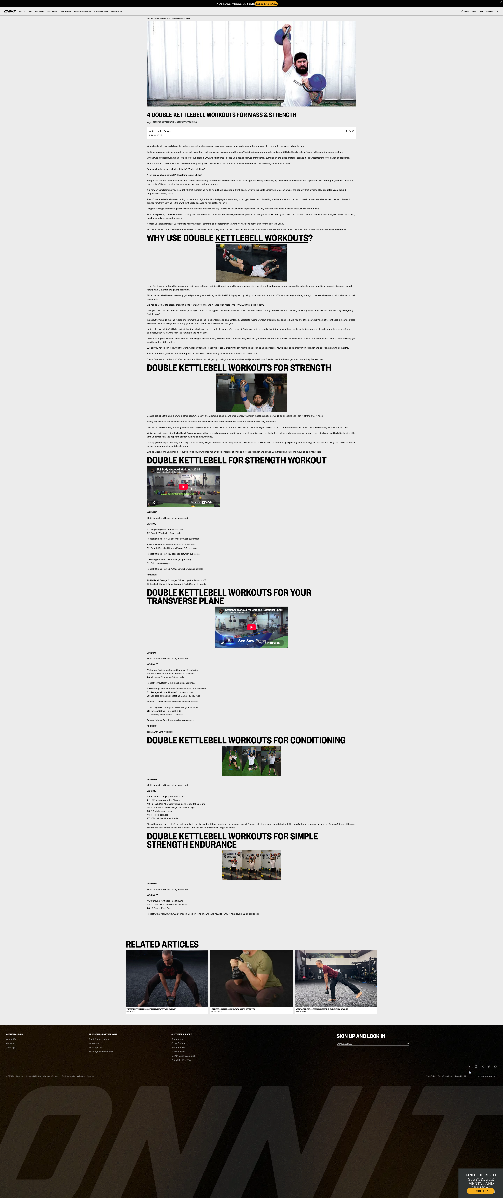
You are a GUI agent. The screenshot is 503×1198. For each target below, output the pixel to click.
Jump (170, 584)
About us (11, 1038)
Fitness (157, 122)
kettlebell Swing (185, 433)
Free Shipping (178, 1051)
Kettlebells (169, 122)
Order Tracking (178, 1043)
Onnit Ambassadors (99, 1038)
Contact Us (177, 1038)
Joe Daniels (165, 131)
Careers (10, 1043)
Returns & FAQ (178, 1047)
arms (345, 347)
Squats (177, 584)
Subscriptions (96, 1047)
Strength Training (187, 122)
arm (170, 811)
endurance (274, 286)
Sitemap (10, 1047)
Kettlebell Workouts (261, 237)
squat (303, 208)
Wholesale (94, 1043)
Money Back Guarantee (183, 1055)
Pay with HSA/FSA (181, 1059)
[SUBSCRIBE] (405, 1043)
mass (158, 152)
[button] (500, 2)
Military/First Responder (101, 1051)
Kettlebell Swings (158, 580)
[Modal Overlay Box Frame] (251, 3)
